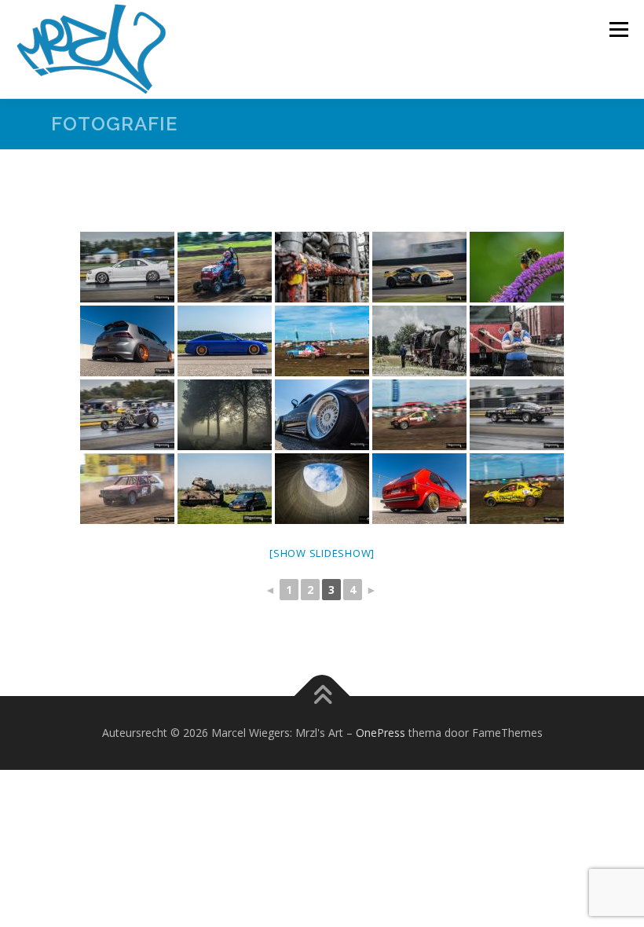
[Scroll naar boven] (322, 696)
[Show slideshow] (322, 553)
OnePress (380, 732)
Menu (618, 29)
